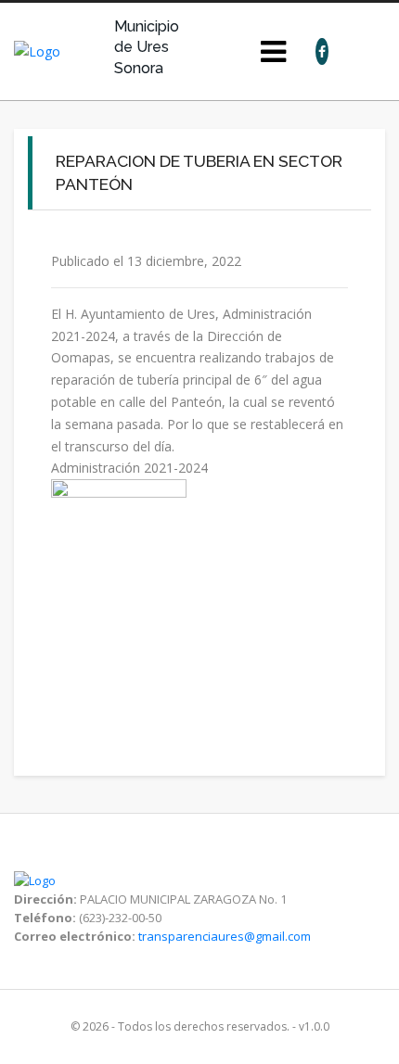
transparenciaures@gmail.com (224, 936)
